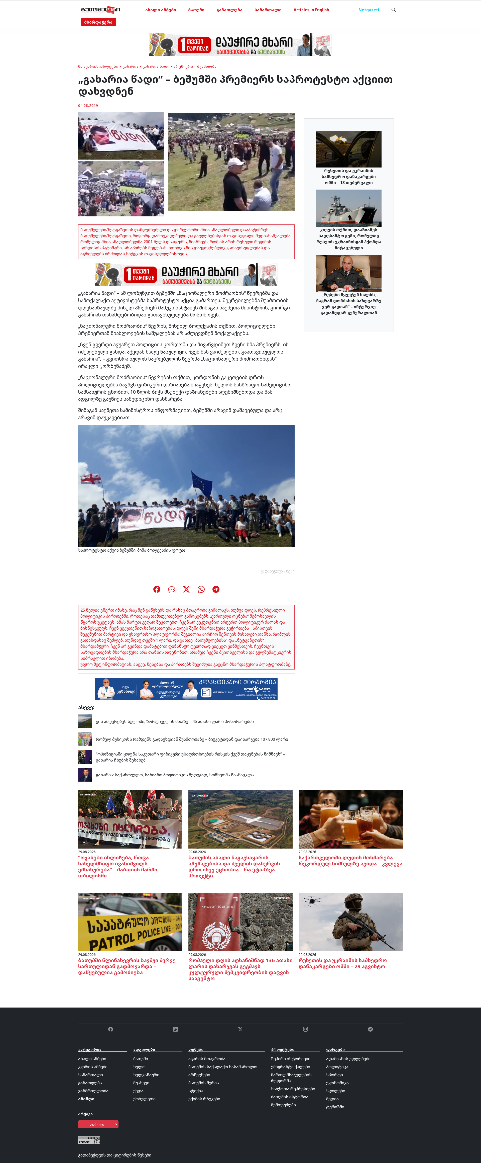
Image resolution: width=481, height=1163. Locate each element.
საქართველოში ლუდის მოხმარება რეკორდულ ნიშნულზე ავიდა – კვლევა (351, 860)
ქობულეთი (144, 1099)
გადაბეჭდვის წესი (278, 571)
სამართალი (268, 10)
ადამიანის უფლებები (348, 1058)
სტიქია (195, 1091)
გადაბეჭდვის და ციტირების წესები (114, 1155)
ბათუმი (196, 10)
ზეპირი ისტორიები (290, 1058)
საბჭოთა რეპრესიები (293, 1089)
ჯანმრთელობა (93, 1091)
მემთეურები (283, 1105)
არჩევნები (199, 1074)
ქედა (138, 1091)
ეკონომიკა (337, 1083)
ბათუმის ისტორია (289, 1097)
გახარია (131, 66)
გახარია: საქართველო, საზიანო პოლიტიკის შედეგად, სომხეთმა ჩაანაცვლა (175, 775)
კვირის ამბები (92, 1066)
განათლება (229, 10)
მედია (332, 1099)
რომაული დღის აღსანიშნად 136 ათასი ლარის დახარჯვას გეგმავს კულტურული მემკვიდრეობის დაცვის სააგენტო (240, 969)
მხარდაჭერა (98, 22)
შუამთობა (207, 66)
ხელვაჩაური (146, 1074)
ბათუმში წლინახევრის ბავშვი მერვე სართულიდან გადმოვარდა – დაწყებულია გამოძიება (127, 966)
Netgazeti (368, 10)
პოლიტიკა (337, 1066)
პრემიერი (183, 66)
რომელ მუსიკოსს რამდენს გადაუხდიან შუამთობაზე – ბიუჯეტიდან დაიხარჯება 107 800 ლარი (192, 739)
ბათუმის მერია (203, 1083)
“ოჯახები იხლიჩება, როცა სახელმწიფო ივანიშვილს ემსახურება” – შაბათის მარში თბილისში (117, 866)
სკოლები (335, 1091)
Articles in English (311, 10)
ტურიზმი (335, 1107)
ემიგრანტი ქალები (290, 1066)
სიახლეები (107, 66)
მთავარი (86, 66)
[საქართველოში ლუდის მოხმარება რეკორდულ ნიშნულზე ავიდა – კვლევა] (351, 818)
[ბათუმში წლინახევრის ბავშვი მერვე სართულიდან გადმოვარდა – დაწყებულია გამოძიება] (130, 921)
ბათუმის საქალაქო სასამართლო (222, 1066)
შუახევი (141, 1083)
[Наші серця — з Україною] (100, 10)
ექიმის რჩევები (204, 1099)
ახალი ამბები (160, 10)
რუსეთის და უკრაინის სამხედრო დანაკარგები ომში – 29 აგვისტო (343, 963)
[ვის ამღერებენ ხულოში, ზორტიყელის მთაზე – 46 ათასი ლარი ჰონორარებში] (85, 721)
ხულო (139, 1066)
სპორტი (334, 1074)
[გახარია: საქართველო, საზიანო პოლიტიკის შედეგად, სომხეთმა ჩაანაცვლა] (85, 774)
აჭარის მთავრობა (206, 1058)
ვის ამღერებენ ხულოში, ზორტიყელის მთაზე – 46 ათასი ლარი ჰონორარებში (175, 721)
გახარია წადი (156, 66)
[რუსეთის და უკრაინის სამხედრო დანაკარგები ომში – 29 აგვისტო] (351, 921)
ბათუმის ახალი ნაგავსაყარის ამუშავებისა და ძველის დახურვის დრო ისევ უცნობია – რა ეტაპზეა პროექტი (234, 866)
